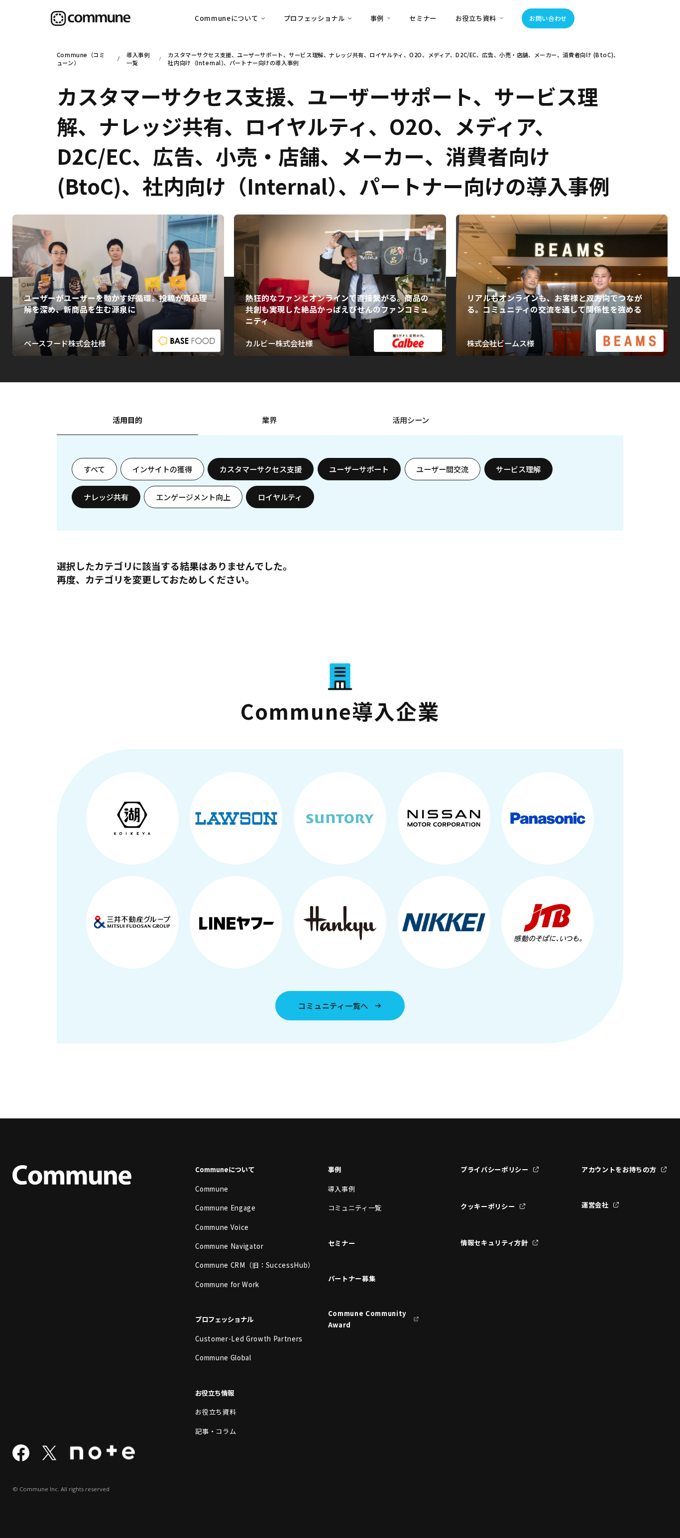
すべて (94, 468)
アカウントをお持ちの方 (618, 1169)
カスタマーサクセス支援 (261, 468)
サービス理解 (518, 468)
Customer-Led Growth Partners (240, 1338)
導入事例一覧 (137, 59)
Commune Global (223, 1357)
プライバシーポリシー (494, 1169)
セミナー (423, 18)
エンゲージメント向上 (193, 496)
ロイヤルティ (280, 496)
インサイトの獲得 (162, 468)
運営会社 (595, 1204)
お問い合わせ (548, 18)
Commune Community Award (367, 1319)
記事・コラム (215, 1431)
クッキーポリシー (487, 1206)
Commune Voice (222, 1227)
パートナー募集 (352, 1278)
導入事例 (341, 1189)
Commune (211, 1189)
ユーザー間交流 (442, 468)
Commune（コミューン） (81, 59)
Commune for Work (227, 1284)
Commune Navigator (229, 1246)
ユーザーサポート (359, 468)
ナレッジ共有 (106, 496)
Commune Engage (225, 1207)
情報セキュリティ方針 (494, 1242)
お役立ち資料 (215, 1412)
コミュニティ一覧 (355, 1207)
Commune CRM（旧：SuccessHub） (240, 1265)
